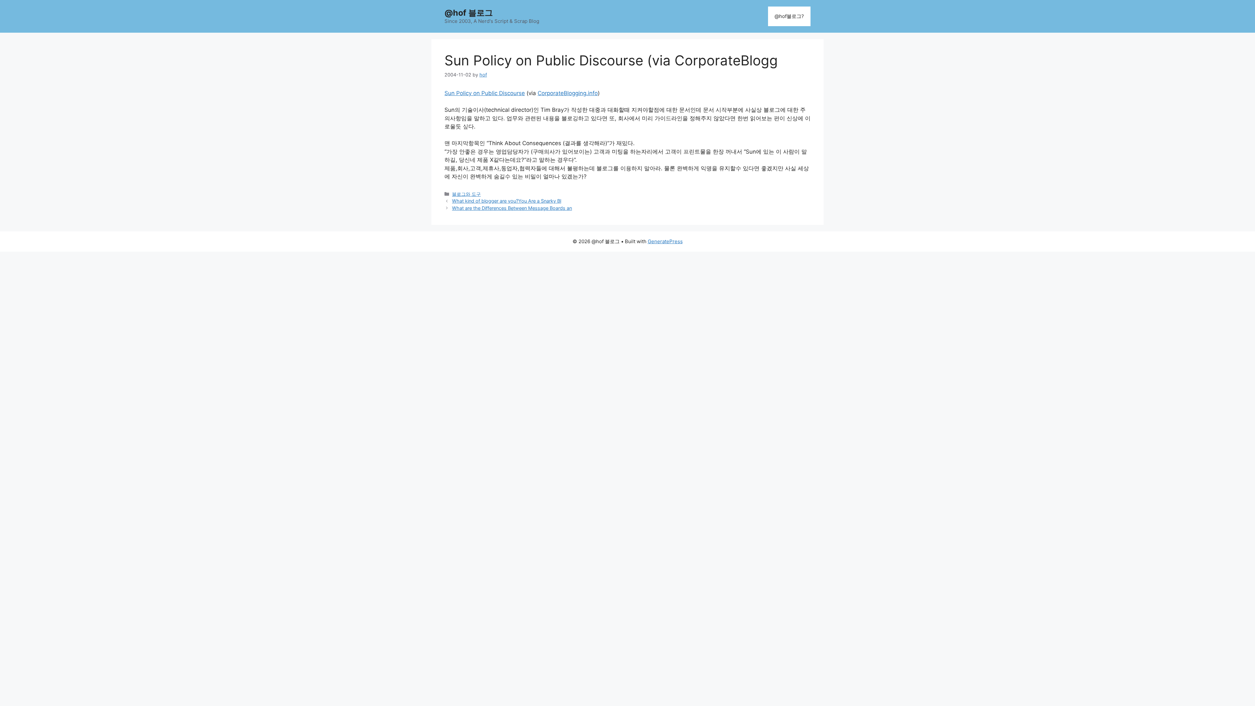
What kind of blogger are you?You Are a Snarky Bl (506, 201)
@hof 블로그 (468, 13)
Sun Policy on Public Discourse (484, 93)
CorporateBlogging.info (568, 93)
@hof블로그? (789, 16)
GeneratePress (665, 241)
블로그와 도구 (466, 194)
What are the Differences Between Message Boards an (512, 208)
